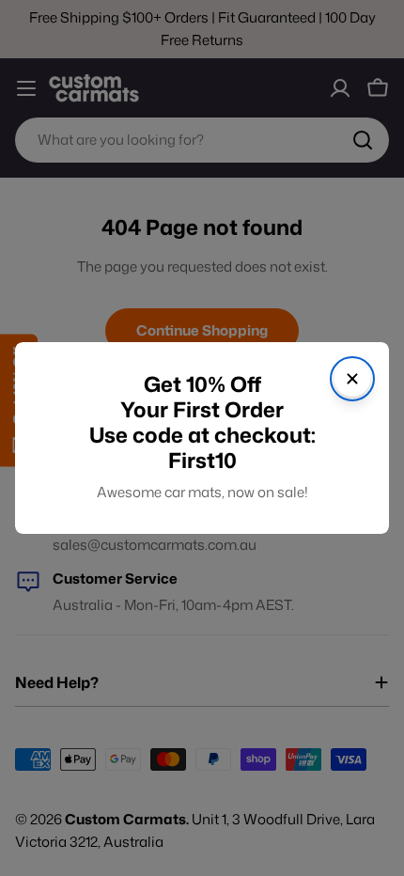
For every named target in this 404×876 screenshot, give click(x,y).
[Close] (352, 379)
